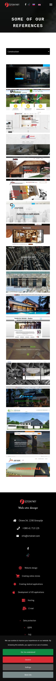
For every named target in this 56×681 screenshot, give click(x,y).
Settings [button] (28, 667)
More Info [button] (28, 675)
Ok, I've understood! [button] (28, 652)
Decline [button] (28, 659)
